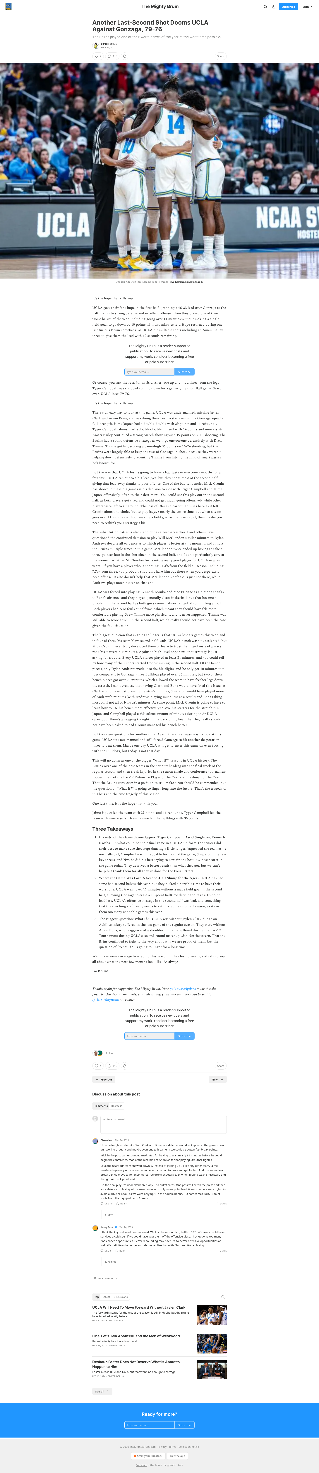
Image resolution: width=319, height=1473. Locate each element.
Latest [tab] (106, 1297)
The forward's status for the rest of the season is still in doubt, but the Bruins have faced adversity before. (140, 1314)
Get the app (177, 1456)
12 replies (110, 1261)
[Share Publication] (273, 6)
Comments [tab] (101, 1106)
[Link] (87, 829)
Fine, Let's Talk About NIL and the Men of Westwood (136, 1336)
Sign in (307, 6)
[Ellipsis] (225, 1140)
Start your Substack (149, 1456)
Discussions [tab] (121, 1297)
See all (99, 1391)
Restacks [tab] (116, 1106)
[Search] (265, 6)
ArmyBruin (107, 1227)
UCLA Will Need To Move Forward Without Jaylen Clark (138, 1307)
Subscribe (288, 6)
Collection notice (189, 1446)
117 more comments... (105, 1278)
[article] (159, 1316)
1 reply (109, 1214)
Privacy (162, 1446)
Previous (106, 1079)
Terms (172, 1446)
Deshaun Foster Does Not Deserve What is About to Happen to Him (136, 1364)
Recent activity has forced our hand (114, 1341)
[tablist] (108, 1106)
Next (215, 1079)
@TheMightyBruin (105, 1000)
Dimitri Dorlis (109, 44)
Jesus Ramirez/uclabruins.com (186, 282)
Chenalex (106, 1140)
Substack (141, 1465)
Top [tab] (97, 1297)
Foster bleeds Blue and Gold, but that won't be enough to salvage (133, 1372)
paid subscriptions (183, 988)
